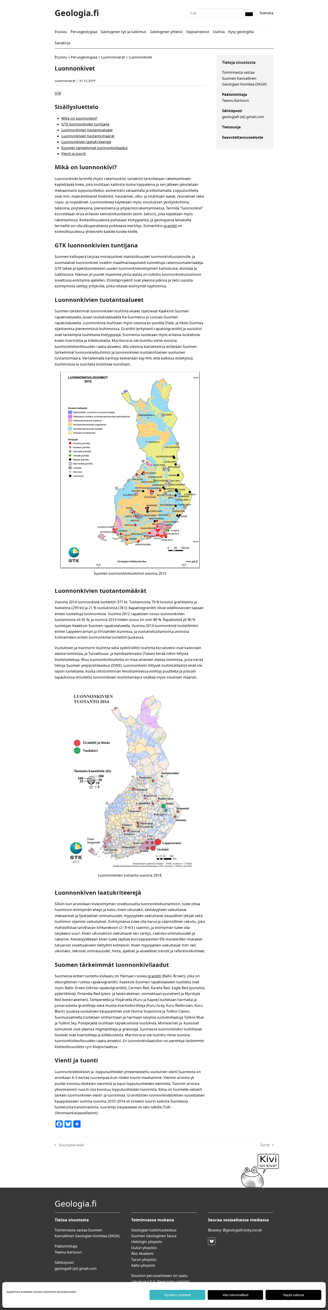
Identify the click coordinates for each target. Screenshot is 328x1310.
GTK (58, 93)
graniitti (170, 225)
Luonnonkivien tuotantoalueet (87, 129)
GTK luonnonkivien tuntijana (85, 124)
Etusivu (61, 57)
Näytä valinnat (293, 1295)
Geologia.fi (77, 13)
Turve (267, 1145)
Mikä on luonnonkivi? (79, 118)
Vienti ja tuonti (73, 153)
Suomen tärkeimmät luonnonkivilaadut (94, 147)
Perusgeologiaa (84, 57)
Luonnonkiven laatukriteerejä (86, 141)
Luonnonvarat (113, 57)
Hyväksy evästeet (177, 1295)
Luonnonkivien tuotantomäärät (87, 136)
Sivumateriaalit (69, 1145)
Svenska (266, 12)
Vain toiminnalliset (235, 1295)
